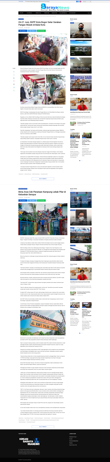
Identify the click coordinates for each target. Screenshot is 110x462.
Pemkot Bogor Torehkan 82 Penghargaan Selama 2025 (78, 86)
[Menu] (90, 13)
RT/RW (27, 420)
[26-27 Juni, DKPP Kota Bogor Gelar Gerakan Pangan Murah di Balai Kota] (42, 49)
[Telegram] (14, 87)
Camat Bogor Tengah (29, 418)
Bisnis (84, 137)
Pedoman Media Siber (73, 440)
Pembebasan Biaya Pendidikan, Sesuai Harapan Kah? (83, 123)
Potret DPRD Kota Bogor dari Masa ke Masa (80, 51)
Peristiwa (46, 12)
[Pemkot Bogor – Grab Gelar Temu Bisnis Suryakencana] (87, 135)
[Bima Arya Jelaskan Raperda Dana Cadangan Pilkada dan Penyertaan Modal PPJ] (87, 305)
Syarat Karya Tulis (73, 444)
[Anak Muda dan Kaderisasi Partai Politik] (81, 104)
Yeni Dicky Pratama (31, 422)
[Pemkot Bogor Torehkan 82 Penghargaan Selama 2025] (81, 83)
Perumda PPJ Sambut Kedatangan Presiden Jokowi (74, 312)
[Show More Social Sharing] (47, 31)
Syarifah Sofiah (44, 174)
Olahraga (29, 12)
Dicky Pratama (47, 418)
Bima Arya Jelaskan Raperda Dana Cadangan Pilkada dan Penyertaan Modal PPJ (86, 313)
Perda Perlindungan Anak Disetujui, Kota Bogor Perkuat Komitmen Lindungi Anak (39, 1)
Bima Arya (21, 174)
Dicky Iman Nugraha (39, 418)
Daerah (72, 137)
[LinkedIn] (14, 78)
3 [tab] (82, 160)
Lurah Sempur (22, 420)
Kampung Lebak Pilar (23, 188)
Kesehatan (54, 12)
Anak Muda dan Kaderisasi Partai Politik (80, 112)
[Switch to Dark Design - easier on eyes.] (88, 12)
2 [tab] (81, 160)
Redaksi (71, 442)
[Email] (14, 84)
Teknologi (38, 12)
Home (19, 16)
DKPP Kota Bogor (35, 174)
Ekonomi (72, 58)
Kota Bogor (72, 12)
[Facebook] (14, 71)
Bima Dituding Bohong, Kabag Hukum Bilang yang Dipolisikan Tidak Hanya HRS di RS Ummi (80, 220)
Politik (21, 12)
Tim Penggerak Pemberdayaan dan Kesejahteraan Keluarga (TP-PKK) (45, 420)
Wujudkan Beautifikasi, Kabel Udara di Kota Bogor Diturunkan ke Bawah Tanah (80, 256)
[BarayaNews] (55, 7)
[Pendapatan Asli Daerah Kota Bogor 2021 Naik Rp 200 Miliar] (81, 235)
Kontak (70, 438)
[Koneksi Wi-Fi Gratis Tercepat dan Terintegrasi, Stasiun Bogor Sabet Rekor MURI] (81, 200)
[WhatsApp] (14, 90)
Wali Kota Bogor (22, 422)
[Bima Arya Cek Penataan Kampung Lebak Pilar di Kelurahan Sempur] (42, 219)
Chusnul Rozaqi (28, 174)
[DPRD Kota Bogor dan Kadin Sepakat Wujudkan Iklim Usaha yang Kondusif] (81, 66)
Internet (72, 192)
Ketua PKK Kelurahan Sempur (58, 418)
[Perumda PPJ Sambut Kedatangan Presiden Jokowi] (75, 305)
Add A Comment (43, 178)
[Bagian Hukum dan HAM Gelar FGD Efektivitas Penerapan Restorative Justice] (81, 30)
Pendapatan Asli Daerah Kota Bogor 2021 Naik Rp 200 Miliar (80, 238)
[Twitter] (14, 75)
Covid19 (72, 307)
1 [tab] (79, 160)
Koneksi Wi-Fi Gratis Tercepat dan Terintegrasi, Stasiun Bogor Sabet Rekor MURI (79, 203)
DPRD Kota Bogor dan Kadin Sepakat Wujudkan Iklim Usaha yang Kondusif (80, 69)
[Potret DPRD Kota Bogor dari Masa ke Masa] (81, 48)
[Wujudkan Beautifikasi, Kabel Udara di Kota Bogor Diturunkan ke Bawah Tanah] (81, 253)
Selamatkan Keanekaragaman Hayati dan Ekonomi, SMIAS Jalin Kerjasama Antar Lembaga (74, 143)
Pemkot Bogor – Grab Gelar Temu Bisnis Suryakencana (86, 142)
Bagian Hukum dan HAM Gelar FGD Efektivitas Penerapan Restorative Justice (80, 33)
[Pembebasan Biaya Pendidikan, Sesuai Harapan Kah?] (73, 124)
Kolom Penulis (63, 12)
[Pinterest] (14, 81)
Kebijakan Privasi (72, 436)
